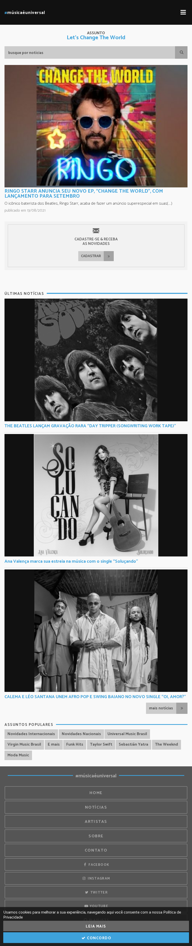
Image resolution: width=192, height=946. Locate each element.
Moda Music (18, 755)
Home (96, 793)
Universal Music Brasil (127, 734)
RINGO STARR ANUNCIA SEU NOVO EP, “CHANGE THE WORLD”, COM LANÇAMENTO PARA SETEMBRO (83, 193)
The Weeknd (166, 744)
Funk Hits (74, 744)
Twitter (98, 892)
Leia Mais (96, 926)
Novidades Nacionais (81, 734)
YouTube (98, 906)
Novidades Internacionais (31, 734)
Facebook (98, 865)
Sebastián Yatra (133, 744)
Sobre (96, 836)
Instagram (98, 878)
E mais (54, 744)
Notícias (96, 807)
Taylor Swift (101, 744)
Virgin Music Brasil (24, 744)
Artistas (96, 821)
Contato (96, 850)
